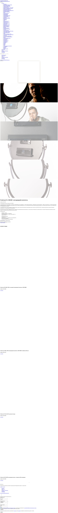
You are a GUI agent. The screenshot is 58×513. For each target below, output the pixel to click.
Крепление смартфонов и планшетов (8, 10)
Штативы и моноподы (6, 26)
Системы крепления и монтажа (7, 4)
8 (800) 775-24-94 (2, 1)
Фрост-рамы (5, 39)
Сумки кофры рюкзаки (6, 32)
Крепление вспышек (6, 11)
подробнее (1, 290)
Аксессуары (5, 35)
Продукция (3, 49)
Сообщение (1, 502)
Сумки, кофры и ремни (6, 31)
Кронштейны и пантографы (7, 9)
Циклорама (5, 42)
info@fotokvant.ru (2, 0)
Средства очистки (5, 40)
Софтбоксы (5, 19)
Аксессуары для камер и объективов (8, 34)
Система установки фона (6, 6)
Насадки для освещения (6, 18)
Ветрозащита (5, 24)
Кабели (4, 44)
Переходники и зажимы (6, 5)
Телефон (1, 499)
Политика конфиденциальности (4, 493)
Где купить (3, 52)
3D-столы (4, 29)
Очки (4, 45)
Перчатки (4, 47)
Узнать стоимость (2, 222)
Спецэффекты (5, 46)
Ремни (4, 33)
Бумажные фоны (5, 16)
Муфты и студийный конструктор (8, 8)
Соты (4, 20)
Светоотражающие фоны (6, 15)
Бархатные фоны (5, 48)
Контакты (3, 51)
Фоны (4, 12)
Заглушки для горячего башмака (7, 36)
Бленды (4, 37)
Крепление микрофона (6, 25)
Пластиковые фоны (6, 13)
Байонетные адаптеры (6, 22)
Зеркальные (5, 17)
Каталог (3, 488)
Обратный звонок (7, 1)
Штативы (4, 27)
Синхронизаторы (5, 41)
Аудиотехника (5, 23)
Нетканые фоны (5, 14)
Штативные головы (6, 28)
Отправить (2, 509)
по (0, 506)
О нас (2, 50)
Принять (2, 512)
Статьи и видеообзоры (5, 57)
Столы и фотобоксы (6, 30)
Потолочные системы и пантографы (8, 7)
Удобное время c (2, 504)
